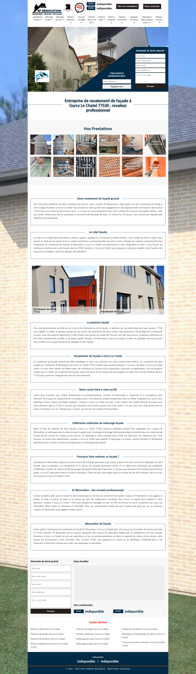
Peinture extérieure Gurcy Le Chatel (93, 634)
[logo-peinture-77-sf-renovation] (47, 8)
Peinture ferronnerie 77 (122, 20)
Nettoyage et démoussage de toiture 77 (147, 20)
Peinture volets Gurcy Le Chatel (45, 629)
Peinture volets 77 (101, 18)
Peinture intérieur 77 (159, 20)
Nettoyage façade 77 (49, 18)
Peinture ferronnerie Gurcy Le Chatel (48, 639)
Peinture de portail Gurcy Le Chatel (47, 634)
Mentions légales (119, 669)
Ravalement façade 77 (38, 18)
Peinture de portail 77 (111, 20)
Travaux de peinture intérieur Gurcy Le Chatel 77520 (143, 644)
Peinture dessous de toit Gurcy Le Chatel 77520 (49, 646)
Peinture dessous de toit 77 (92, 20)
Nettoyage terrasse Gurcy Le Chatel (92, 639)
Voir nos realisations (127, 6)
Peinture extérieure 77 (71, 20)
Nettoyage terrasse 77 (60, 18)
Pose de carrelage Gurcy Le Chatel (92, 629)
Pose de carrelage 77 (81, 20)
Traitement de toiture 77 (134, 20)
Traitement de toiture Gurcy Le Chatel (139, 629)
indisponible (104, 4)
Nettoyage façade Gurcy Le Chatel (92, 644)
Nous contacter (152, 6)
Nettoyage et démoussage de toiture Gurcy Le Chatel (143, 636)
